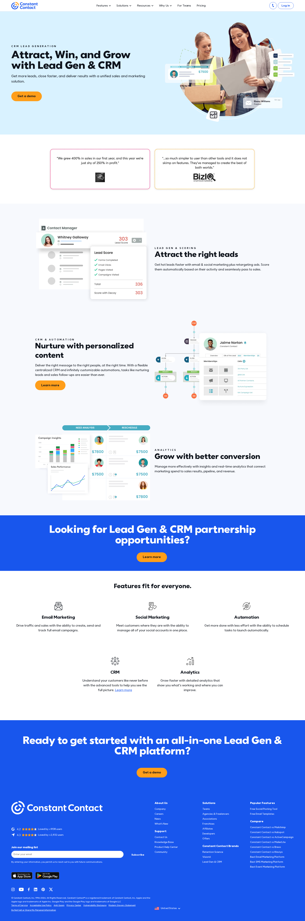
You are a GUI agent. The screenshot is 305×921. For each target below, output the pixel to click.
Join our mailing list (24, 847)
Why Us (164, 6)
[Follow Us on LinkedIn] (35, 889)
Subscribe (137, 854)
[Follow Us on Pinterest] (43, 889)
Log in (286, 6)
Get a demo (26, 96)
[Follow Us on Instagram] (13, 889)
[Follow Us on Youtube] (21, 889)
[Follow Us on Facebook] (29, 889)
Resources (143, 6)
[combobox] (169, 908)
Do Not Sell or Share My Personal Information (33, 910)
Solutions (122, 6)
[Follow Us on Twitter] (51, 889)
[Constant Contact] (24, 6)
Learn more (50, 385)
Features (102, 6)
